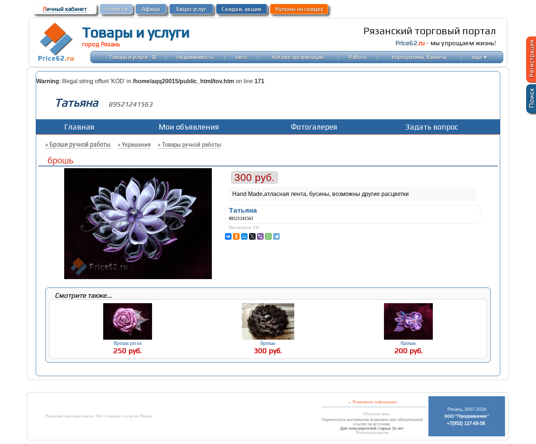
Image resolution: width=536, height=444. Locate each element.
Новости (116, 8)
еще (480, 57)
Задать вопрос (431, 126)
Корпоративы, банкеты (419, 57)
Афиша (151, 8)
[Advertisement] (209, 387)
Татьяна (243, 210)
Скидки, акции (241, 8)
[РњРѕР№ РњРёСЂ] (244, 236)
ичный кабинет (65, 8)
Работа (357, 57)
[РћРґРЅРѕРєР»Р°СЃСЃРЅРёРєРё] (236, 236)
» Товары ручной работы (189, 144)
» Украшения (134, 144)
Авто (241, 57)
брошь (268, 343)
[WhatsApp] (268, 236)
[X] (252, 236)
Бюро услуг (191, 8)
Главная (79, 126)
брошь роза (127, 343)
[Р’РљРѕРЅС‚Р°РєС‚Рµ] (228, 236)
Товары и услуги (136, 32)
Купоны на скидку (299, 8)
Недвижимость (195, 57)
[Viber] (260, 236)
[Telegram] (276, 236)
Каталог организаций (298, 57)
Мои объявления (189, 126)
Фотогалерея (314, 126)
